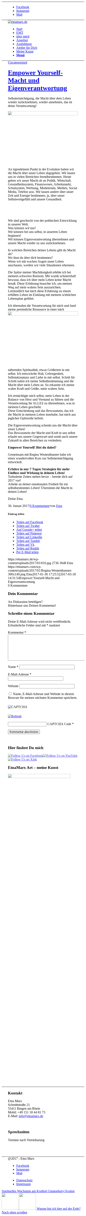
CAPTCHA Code (59, 724)
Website (13, 686)
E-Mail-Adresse (19, 674)
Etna (59, 506)
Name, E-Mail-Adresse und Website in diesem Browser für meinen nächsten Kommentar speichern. (42, 695)
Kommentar (17, 632)
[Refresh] (15, 716)
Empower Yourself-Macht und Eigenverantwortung (37, 80)
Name (13, 667)
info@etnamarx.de (31, 1116)
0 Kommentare (39, 506)
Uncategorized (17, 62)
